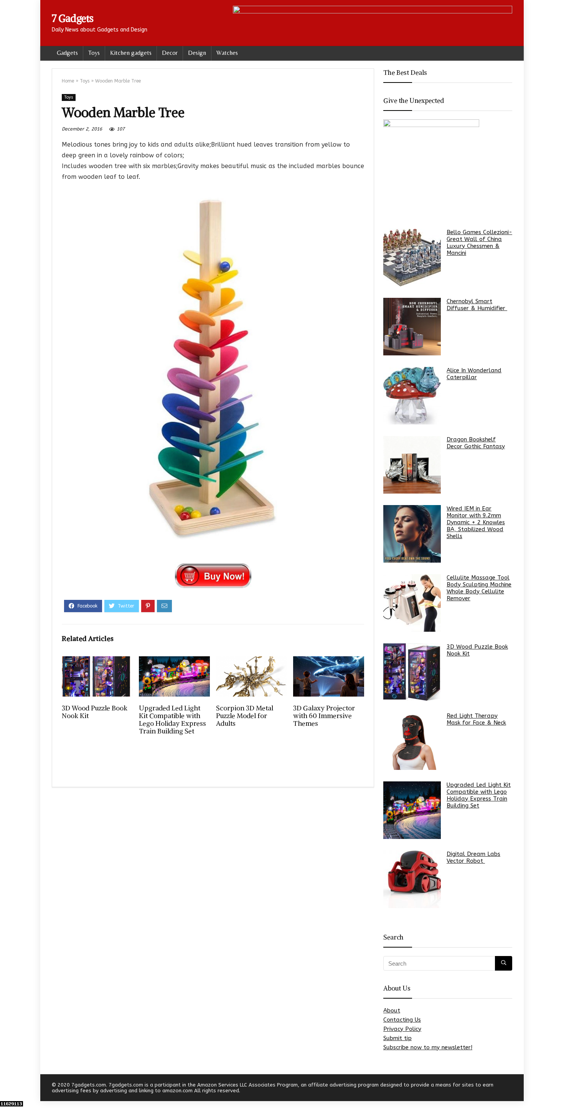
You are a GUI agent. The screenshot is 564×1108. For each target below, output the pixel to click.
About (391, 1010)
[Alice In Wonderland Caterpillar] (412, 395)
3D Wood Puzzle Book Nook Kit (94, 712)
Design (197, 52)
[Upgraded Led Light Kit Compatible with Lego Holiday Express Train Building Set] (412, 810)
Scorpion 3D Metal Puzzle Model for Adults (244, 716)
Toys (94, 52)
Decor (170, 52)
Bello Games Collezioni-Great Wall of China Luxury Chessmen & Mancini (479, 242)
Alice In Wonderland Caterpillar (474, 374)
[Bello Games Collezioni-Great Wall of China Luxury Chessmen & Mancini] (412, 257)
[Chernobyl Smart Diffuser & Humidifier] (412, 326)
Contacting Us (402, 1019)
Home (68, 81)
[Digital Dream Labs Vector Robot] (412, 879)
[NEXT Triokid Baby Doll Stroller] (556, 1089)
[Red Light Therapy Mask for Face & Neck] (412, 741)
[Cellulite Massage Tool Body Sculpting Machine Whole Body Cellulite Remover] (412, 603)
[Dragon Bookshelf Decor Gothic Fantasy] (412, 465)
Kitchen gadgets (131, 52)
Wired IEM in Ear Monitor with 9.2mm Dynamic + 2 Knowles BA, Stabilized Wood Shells (476, 522)
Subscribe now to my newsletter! (427, 1047)
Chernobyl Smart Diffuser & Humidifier (477, 305)
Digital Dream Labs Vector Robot (473, 857)
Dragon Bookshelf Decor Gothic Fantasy (476, 443)
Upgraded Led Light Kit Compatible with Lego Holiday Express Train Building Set (172, 719)
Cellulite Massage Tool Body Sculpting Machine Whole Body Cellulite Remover (479, 588)
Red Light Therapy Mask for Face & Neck (476, 719)
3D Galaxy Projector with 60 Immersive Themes (324, 716)
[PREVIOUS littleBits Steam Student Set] (7, 1089)
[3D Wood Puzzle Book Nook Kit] (412, 672)
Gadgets (67, 52)
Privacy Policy (402, 1028)
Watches (227, 52)
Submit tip (397, 1038)
